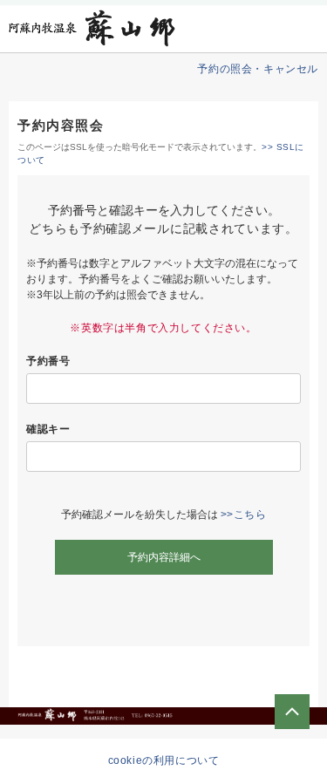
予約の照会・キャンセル (257, 69)
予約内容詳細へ (164, 557)
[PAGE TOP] (292, 711)
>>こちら (244, 514)
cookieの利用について (164, 760)
